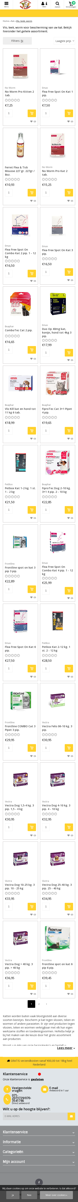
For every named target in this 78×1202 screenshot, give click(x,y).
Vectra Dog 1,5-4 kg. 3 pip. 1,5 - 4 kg (19, 805)
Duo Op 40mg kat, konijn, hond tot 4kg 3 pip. (56, 330)
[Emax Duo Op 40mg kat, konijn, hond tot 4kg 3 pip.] (57, 304)
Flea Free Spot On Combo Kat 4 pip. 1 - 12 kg (57, 568)
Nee (29, 1195)
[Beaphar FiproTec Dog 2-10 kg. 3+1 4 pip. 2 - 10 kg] (57, 462)
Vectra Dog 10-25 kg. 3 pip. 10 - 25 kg (20, 884)
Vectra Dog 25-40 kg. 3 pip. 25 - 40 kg (57, 884)
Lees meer (65, 1048)
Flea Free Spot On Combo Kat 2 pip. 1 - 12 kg (20, 251)
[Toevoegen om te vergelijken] (35, 121)
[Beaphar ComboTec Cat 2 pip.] (20, 304)
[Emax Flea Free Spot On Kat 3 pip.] (57, 224)
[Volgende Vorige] (46, 1004)
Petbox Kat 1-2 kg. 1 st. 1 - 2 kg (20, 488)
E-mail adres (12, 1116)
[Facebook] (39, 1182)
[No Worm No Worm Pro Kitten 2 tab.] (20, 66)
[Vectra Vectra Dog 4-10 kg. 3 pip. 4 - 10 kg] (57, 780)
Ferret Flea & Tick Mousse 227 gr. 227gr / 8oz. (19, 171)
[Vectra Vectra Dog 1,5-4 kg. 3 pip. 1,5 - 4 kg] (20, 780)
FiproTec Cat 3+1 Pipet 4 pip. (57, 408)
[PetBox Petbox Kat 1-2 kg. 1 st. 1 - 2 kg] (20, 462)
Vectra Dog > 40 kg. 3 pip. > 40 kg (19, 964)
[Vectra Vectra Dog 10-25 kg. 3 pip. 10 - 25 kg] (20, 859)
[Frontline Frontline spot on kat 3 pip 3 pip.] (20, 542)
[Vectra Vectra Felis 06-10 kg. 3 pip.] (57, 700)
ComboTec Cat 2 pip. (19, 328)
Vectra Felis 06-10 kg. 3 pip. (57, 726)
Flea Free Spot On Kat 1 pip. (57, 91)
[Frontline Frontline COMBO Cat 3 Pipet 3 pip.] (20, 700)
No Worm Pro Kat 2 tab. (54, 171)
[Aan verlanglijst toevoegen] (31, 121)
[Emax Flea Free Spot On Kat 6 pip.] (20, 621)
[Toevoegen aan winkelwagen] (32, 113)
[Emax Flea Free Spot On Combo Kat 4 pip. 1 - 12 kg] (57, 542)
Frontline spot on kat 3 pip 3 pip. (20, 567)
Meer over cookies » (56, 1195)
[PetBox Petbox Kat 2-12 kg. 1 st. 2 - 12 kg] (57, 621)
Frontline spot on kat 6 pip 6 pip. (57, 964)
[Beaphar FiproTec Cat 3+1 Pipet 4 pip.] (57, 383)
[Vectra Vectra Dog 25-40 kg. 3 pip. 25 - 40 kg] (57, 859)
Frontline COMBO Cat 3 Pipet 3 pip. (20, 726)
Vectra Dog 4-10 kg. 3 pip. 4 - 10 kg (56, 805)
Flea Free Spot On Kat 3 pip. (57, 250)
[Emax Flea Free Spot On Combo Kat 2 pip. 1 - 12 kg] (20, 224)
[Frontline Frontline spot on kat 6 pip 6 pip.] (57, 938)
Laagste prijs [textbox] (63, 41)
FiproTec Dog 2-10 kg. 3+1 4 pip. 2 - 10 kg (56, 488)
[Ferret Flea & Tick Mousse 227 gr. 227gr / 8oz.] (20, 145)
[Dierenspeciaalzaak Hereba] (25, 4)
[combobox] (64, 41)
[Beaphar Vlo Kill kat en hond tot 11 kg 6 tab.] (20, 383)
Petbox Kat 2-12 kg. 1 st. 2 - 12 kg (56, 646)
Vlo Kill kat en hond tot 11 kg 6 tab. (20, 408)
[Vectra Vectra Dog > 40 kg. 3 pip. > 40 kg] (20, 938)
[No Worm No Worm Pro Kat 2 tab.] (57, 145)
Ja (13, 1195)
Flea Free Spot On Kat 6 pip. (20, 646)
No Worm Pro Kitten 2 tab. (19, 91)
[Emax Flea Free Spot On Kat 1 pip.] (57, 66)
